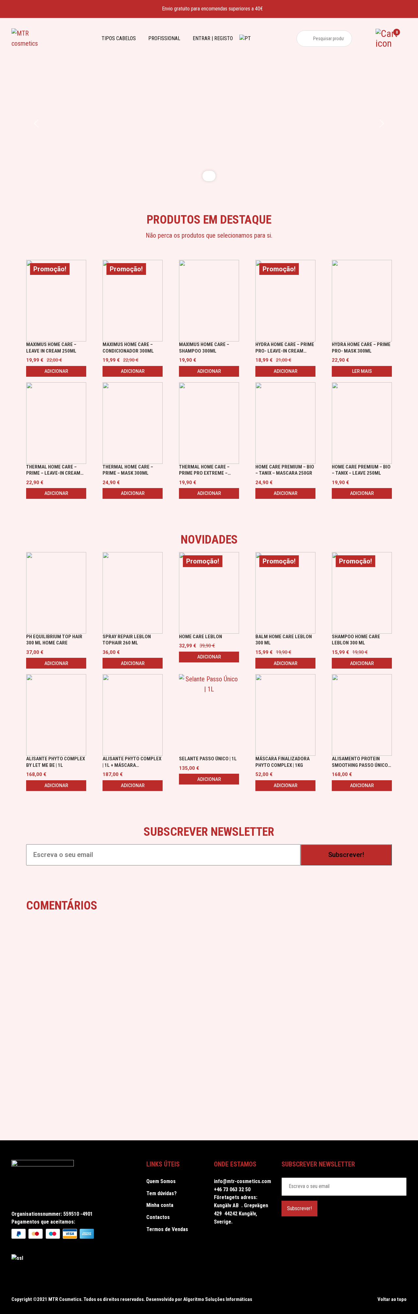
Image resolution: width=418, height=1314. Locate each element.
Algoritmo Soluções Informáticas (217, 1299)
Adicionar (56, 371)
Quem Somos (161, 1181)
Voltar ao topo (392, 1299)
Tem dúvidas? (161, 1193)
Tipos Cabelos (119, 38)
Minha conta (159, 1205)
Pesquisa (305, 38)
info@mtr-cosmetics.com (242, 1181)
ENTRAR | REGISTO (213, 38)
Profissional (164, 38)
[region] (209, 123)
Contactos (158, 1217)
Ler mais (362, 371)
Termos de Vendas (167, 1229)
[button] (36, 123)
